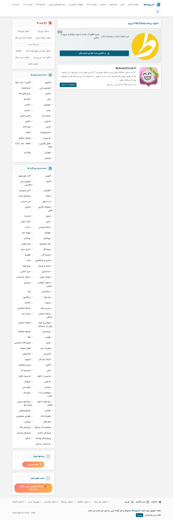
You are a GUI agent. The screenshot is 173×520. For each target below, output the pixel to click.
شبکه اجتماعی (24, 308)
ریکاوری (27, 297)
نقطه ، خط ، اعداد (23, 143)
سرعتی (27, 110)
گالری (48, 365)
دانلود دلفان (33, 64)
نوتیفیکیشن (25, 410)
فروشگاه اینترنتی (22, 342)
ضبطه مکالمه (24, 331)
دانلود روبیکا (43, 31)
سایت (143, 510)
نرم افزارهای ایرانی (56, 4)
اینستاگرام (140, 502)
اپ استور (46, 201)
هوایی (47, 152)
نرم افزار (113, 4)
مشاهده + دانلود (68, 84)
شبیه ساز (46, 116)
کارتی (48, 127)
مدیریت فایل (25, 376)
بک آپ (28, 227)
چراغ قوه (26, 266)
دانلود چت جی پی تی (42, 57)
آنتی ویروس (25, 190)
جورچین (47, 104)
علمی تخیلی (25, 116)
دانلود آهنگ (18, 502)
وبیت (139, 515)
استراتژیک (26, 88)
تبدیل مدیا (26, 249)
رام (29, 291)
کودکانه (27, 127)
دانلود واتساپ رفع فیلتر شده (38, 51)
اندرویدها (149, 5)
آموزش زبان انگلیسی (26, 183)
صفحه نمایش (24, 322)
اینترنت (27, 216)
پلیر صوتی (26, 244)
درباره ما (16, 4)
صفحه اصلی (133, 4)
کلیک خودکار (45, 359)
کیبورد (27, 359)
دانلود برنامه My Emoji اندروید (143, 23)
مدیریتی (47, 138)
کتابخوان (26, 354)
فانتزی (48, 121)
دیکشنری (46, 291)
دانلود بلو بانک (101, 502)
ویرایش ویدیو (24, 433)
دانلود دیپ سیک (22, 57)
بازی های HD (25, 93)
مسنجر (103, 4)
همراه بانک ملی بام (23, 37)
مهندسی (26, 387)
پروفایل (47, 238)
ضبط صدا (46, 331)
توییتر (127, 502)
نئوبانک (27, 392)
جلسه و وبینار (44, 266)
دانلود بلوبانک (24, 31)
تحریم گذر (46, 255)
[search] (158, 11)
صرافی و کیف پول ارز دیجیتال (45, 324)
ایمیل (48, 216)
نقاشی (48, 410)
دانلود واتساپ (50, 502)
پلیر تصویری (45, 244)
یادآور (28, 438)
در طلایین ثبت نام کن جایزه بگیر (92, 53)
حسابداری (46, 271)
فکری (28, 121)
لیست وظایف (25, 365)
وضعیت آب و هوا (43, 427)
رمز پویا (47, 297)
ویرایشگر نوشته (43, 438)
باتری (48, 221)
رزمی (48, 110)
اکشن (48, 93)
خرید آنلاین (25, 271)
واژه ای (27, 152)
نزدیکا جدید (33, 44)
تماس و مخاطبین (43, 260)
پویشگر (47, 249)
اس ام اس (26, 201)
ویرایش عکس (44, 433)
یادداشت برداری (43, 444)
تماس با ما (28, 4)
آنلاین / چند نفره (23, 82)
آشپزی (48, 82)
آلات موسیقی (24, 176)
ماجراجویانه (45, 132)
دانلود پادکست (23, 277)
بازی (122, 4)
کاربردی (117, 84)
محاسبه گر (26, 370)
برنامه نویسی (45, 227)
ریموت (48, 302)
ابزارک (48, 196)
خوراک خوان (45, 277)
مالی (49, 370)
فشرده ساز (46, 348)
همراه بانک (91, 4)
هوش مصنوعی (76, 4)
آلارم (48, 181)
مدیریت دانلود (44, 376)
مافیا (28, 132)
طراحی (48, 337)
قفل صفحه (25, 348)
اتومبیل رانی (45, 88)
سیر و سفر (46, 308)
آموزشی (47, 190)
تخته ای (27, 99)
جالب (28, 260)
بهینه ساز (26, 232)
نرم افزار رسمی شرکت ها (24, 403)
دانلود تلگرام (83, 502)
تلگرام (18, 51)
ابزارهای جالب (24, 196)
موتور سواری (25, 138)
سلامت (27, 302)
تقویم (28, 255)
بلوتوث (47, 232)
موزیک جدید (33, 502)
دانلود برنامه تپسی (43, 37)
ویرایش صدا (25, 427)
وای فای (47, 421)
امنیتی (28, 207)
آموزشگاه (40, 4)
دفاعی (28, 104)
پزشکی (27, 238)
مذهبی (47, 381)
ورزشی (47, 158)
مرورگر (28, 381)
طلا (29, 337)
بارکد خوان (26, 221)
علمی (48, 342)
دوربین (27, 282)
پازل (49, 99)
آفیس (48, 176)
